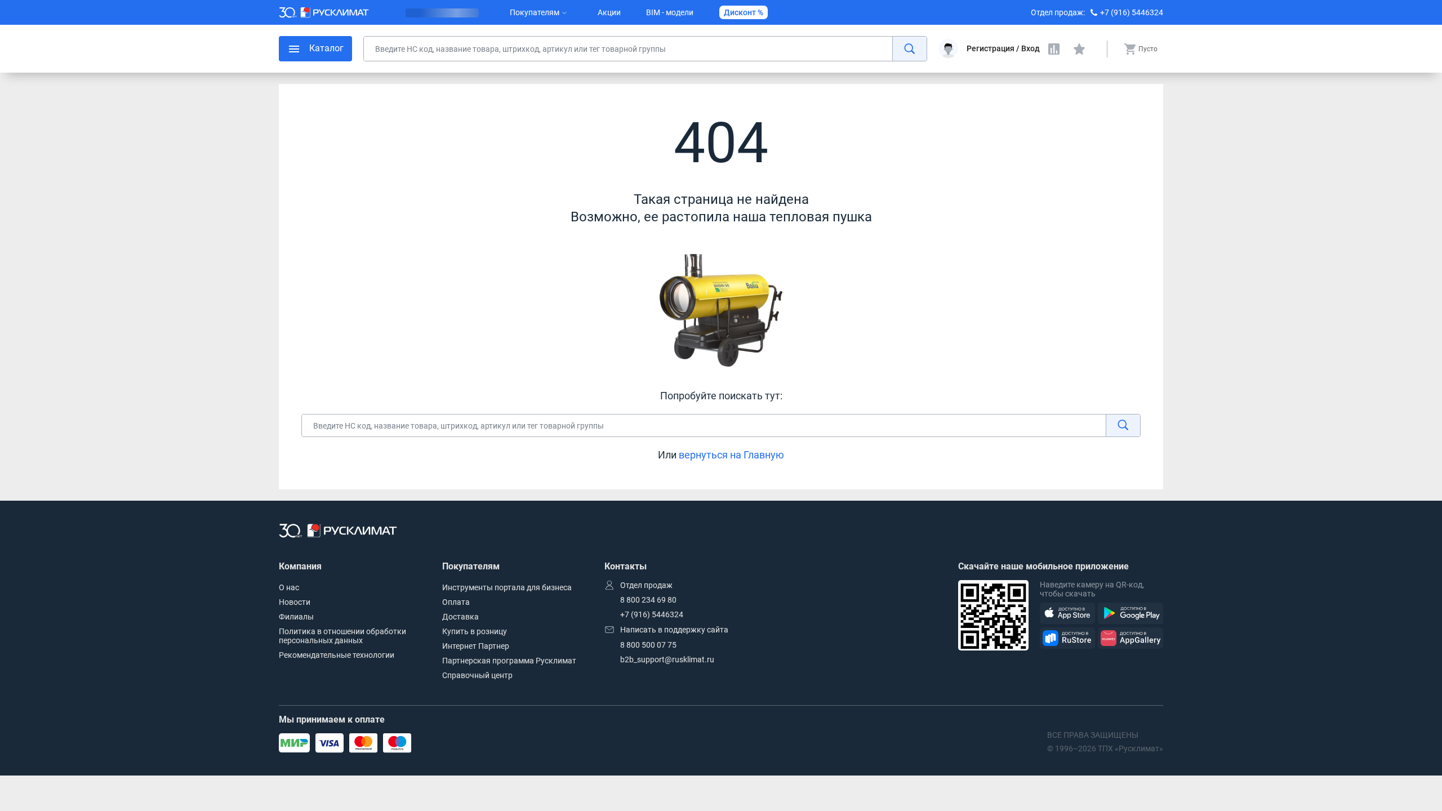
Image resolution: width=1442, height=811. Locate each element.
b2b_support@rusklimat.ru (667, 659)
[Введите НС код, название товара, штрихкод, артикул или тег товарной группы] (645, 48)
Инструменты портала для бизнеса (507, 587)
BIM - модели (669, 12)
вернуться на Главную (731, 455)
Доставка (460, 616)
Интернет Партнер (475, 645)
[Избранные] (1079, 49)
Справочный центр (477, 675)
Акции (609, 12)
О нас (289, 587)
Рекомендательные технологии (336, 655)
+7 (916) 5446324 (1131, 12)
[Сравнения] (1054, 49)
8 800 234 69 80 (648, 599)
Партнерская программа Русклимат (509, 660)
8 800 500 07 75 (648, 644)
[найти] (909, 49)
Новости (294, 602)
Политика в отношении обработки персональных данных (342, 636)
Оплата (456, 602)
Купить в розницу (474, 631)
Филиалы (296, 616)
